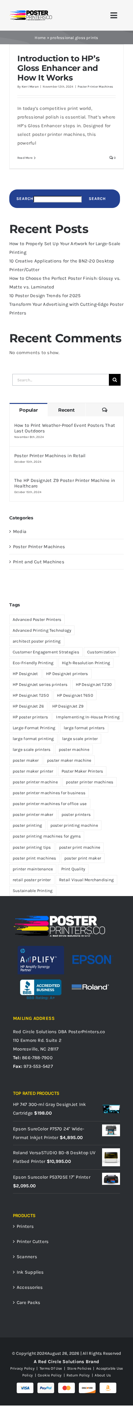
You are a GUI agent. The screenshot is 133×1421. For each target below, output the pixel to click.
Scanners (27, 1256)
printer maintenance (33, 869)
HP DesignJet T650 (75, 695)
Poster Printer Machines (95, 87)
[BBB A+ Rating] (40, 976)
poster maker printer (33, 771)
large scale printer (80, 738)
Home (40, 37)
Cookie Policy (50, 1375)
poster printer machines (89, 782)
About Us (102, 1375)
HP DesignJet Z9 (68, 706)
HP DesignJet (25, 673)
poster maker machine (69, 760)
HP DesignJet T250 (31, 695)
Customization (101, 652)
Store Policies (79, 1368)
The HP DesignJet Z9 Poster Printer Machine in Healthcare (64, 483)
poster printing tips (32, 847)
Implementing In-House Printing (88, 717)
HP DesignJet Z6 (28, 706)
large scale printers (32, 749)
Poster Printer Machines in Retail (49, 455)
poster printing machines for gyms (47, 836)
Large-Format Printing (34, 728)
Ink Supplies (30, 1272)
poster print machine (80, 847)
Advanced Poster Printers (37, 619)
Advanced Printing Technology (42, 630)
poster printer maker (33, 814)
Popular (28, 410)
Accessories (30, 1287)
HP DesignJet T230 (94, 684)
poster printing (27, 825)
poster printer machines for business (49, 793)
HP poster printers (30, 717)
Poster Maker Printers (82, 771)
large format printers (84, 728)
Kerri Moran (30, 87)
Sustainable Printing (33, 890)
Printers (25, 1226)
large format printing (33, 738)
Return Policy (78, 1375)
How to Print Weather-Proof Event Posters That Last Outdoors (64, 428)
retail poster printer (32, 879)
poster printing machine (74, 825)
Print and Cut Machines (38, 562)
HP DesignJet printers (67, 673)
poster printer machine (35, 782)
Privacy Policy (22, 1368)
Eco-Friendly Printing (33, 663)
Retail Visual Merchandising (86, 879)
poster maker (26, 760)
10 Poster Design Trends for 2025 (44, 295)
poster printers (76, 814)
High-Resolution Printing (86, 663)
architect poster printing (37, 641)
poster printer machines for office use (50, 803)
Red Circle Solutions (35, 1031)
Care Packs (28, 1302)
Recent (66, 410)
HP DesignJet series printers (40, 684)
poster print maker (82, 858)
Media (19, 531)
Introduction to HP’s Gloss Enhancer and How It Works (58, 68)
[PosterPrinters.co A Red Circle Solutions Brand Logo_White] (59, 917)
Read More (24, 158)
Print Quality (73, 869)
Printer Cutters (33, 1241)
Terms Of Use (51, 1368)
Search (24, 198)
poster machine (74, 749)
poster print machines (34, 858)
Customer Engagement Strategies (46, 652)
